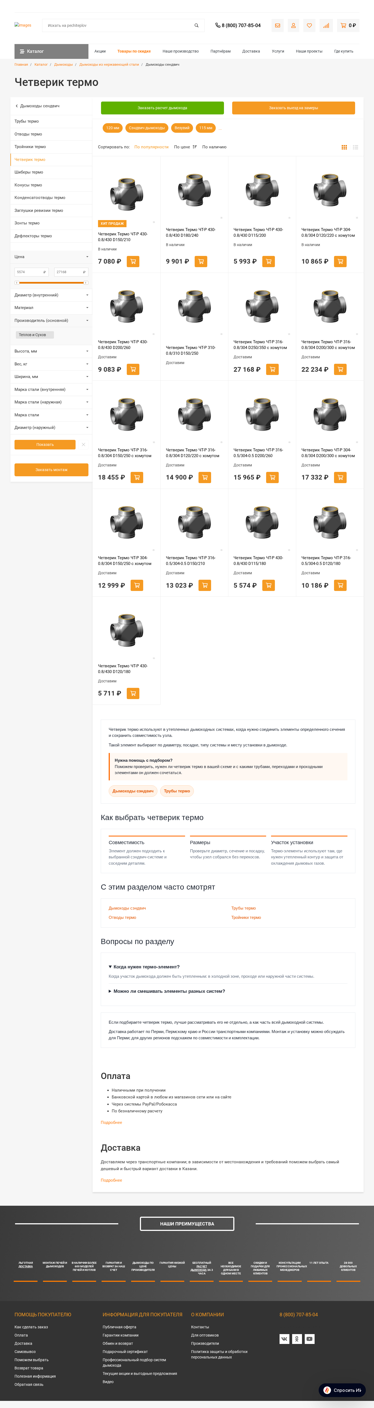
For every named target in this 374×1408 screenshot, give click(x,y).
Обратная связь (29, 1384)
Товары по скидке (134, 51)
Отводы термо (28, 134)
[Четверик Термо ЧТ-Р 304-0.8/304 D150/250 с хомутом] (126, 522)
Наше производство (181, 51)
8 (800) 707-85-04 (299, 1314)
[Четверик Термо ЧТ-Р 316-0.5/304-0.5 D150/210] (194, 522)
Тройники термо (30, 146)
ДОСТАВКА (26, 1266)
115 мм (205, 128)
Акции (100, 51)
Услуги (278, 51)
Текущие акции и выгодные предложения (140, 1373)
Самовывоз (25, 1351)
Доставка (251, 51)
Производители (205, 1343)
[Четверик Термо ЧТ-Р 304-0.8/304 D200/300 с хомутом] (329, 414)
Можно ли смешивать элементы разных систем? (169, 991)
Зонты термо (27, 223)
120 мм (112, 128)
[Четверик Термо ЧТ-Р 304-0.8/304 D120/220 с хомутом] (329, 190)
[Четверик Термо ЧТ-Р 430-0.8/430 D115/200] (262, 190)
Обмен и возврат (118, 1343)
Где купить (343, 51)
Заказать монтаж (52, 470)
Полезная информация (35, 1376)
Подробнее (111, 1122)
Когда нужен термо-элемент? (147, 967)
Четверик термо (30, 159)
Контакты (200, 1327)
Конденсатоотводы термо (40, 197)
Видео (108, 1382)
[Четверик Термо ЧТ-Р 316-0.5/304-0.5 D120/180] (329, 522)
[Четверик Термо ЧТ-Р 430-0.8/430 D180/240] (194, 190)
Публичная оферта (119, 1327)
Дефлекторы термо (33, 235)
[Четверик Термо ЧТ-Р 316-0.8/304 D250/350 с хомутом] (262, 306)
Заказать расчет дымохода (162, 108)
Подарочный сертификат (125, 1351)
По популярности (151, 147)
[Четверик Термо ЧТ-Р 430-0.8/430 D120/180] (126, 630)
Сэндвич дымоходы (147, 128)
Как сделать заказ (31, 1327)
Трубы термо (27, 121)
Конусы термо (28, 185)
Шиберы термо (29, 172)
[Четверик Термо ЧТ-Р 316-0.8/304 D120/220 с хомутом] (194, 414)
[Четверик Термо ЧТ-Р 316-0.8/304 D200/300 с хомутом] (329, 306)
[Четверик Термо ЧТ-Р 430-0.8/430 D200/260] (126, 306)
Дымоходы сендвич (39, 105)
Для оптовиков (205, 1335)
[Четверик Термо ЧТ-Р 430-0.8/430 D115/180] (262, 522)
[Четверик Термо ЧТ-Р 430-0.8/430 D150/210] (126, 194)
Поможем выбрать (32, 1360)
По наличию (214, 147)
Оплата (21, 1335)
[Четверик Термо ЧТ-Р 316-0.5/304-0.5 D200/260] (262, 414)
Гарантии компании (121, 1335)
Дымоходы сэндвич (133, 791)
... (220, 128)
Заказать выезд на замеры (293, 108)
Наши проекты (309, 51)
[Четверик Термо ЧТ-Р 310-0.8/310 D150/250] (194, 306)
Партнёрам (221, 51)
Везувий (182, 128)
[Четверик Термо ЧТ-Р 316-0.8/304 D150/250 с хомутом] (126, 414)
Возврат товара (29, 1368)
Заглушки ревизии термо (39, 210)
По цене (182, 147)
